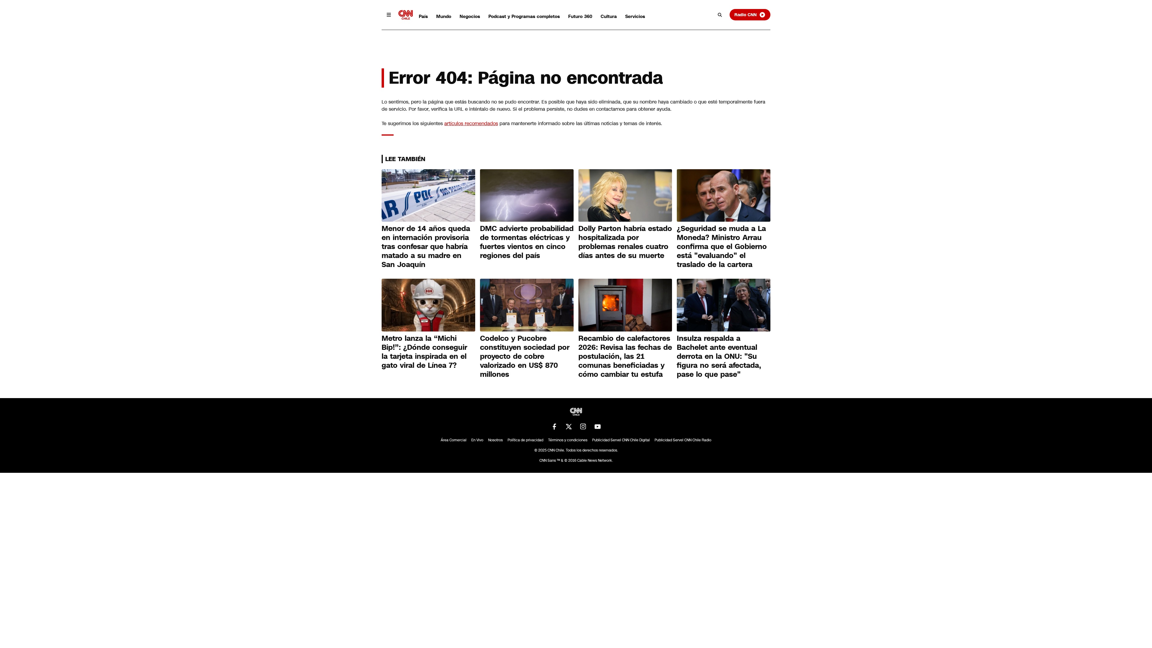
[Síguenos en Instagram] (583, 426)
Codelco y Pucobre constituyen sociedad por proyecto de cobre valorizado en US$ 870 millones (524, 356)
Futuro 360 (580, 16)
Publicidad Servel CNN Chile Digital (621, 440)
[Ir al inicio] (405, 15)
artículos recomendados (471, 123)
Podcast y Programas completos (524, 16)
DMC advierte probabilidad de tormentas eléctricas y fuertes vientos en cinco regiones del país (527, 242)
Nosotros (495, 440)
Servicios (635, 16)
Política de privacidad (525, 440)
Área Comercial (453, 440)
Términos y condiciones (567, 440)
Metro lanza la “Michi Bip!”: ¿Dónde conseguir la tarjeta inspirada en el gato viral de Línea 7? (424, 351)
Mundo (443, 16)
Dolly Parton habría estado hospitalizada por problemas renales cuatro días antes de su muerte (625, 242)
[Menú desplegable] (389, 15)
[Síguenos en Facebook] (554, 426)
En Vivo (477, 440)
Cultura (609, 16)
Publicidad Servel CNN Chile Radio (683, 440)
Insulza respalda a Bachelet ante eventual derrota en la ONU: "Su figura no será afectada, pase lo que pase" (719, 356)
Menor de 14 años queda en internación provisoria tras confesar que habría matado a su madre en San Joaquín (426, 247)
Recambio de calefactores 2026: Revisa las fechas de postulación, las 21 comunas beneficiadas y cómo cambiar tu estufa (625, 356)
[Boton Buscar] (720, 15)
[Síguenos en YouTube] (597, 426)
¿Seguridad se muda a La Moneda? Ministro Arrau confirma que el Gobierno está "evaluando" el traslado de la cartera (722, 247)
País (423, 16)
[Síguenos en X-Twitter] (569, 426)
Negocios (470, 16)
